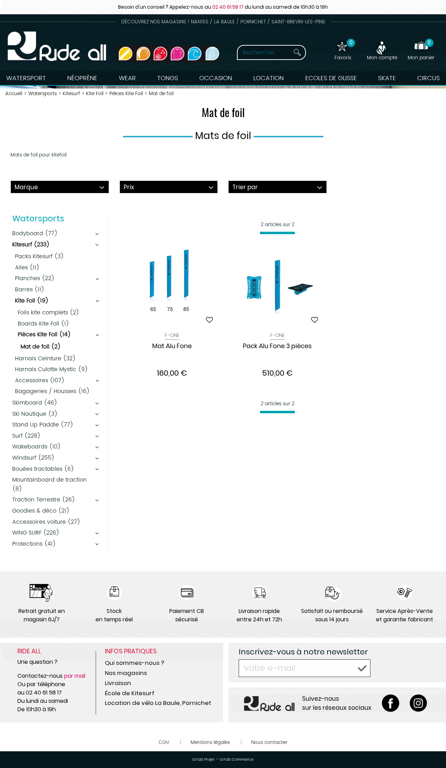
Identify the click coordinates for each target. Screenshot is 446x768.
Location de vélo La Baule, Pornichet (158, 703)
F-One (172, 335)
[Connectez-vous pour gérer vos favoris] (209, 320)
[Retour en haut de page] (432, 747)
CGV (164, 742)
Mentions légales (210, 742)
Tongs (167, 78)
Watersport (26, 78)
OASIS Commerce (237, 759)
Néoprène (82, 78)
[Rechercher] (297, 52)
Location (268, 78)
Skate (387, 78)
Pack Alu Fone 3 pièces (277, 346)
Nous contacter (269, 742)
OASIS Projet (203, 759)
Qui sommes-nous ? (134, 663)
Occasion (215, 78)
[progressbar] (277, 233)
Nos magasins (126, 673)
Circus (428, 78)
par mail (74, 676)
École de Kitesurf (129, 693)
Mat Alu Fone (172, 346)
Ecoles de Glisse (331, 78)
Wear (127, 78)
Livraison (118, 683)
